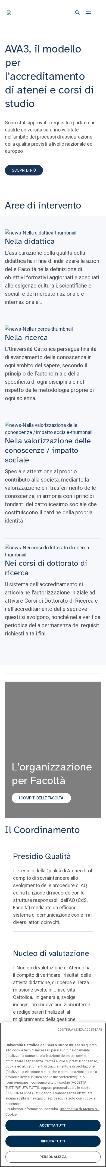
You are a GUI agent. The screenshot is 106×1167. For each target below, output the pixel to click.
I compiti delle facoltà (41, 798)
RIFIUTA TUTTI (53, 1141)
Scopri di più (24, 170)
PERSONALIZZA (53, 1157)
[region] (53, 1094)
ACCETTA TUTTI (53, 1125)
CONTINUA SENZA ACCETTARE (79, 1029)
